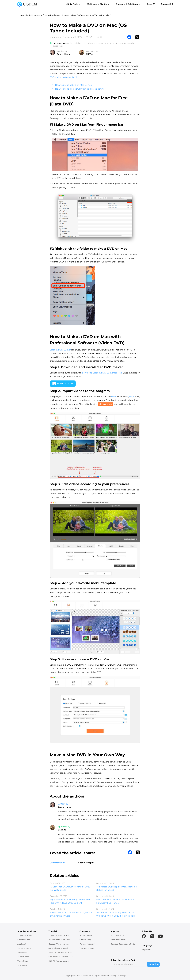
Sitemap (122, 975)
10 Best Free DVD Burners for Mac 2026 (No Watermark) (70, 888)
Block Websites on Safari (59, 940)
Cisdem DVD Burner (60, 350)
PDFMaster (22, 965)
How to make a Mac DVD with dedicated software (81, 89)
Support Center (117, 935)
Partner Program (87, 944)
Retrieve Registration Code (123, 944)
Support (165, 4)
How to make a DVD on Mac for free (73, 85)
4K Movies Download (58, 948)
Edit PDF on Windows (58, 961)
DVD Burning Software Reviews (42, 15)
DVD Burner (23, 957)
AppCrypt (21, 944)
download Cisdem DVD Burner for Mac (102, 373)
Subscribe (153, 964)
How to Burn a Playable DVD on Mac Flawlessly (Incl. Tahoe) (115, 901)
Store (149, 4)
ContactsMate (23, 940)
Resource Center (118, 940)
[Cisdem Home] (27, 4)
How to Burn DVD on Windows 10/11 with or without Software (71, 914)
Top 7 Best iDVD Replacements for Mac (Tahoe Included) (116, 888)
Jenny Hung (63, 54)
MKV (131, 396)
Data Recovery (24, 948)
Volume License (86, 948)
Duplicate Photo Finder (59, 935)
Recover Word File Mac (58, 944)
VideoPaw (21, 952)
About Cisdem (85, 935)
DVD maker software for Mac (64, 77)
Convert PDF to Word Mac (60, 957)
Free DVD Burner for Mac (60, 952)
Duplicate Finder (25, 935)
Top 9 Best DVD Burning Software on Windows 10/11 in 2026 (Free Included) (115, 914)
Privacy (113, 975)
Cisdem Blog (85, 940)
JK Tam (90, 54)
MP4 (113, 396)
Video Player (23, 961)
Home (20, 15)
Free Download (65, 383)
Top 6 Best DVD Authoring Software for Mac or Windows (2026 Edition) (70, 901)
